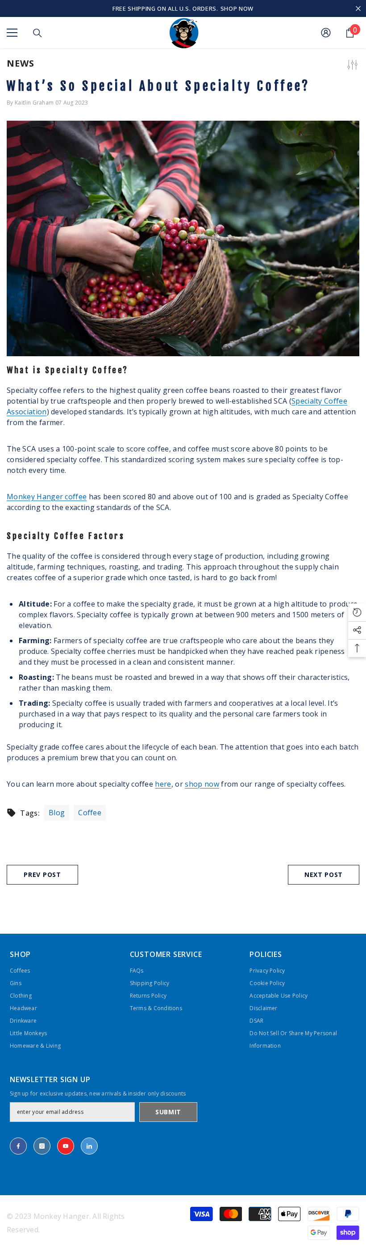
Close (358, 8)
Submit (168, 1112)
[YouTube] (65, 1146)
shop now (202, 784)
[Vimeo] (89, 1146)
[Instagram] (41, 1146)
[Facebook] (18, 1146)
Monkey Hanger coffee (47, 496)
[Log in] (326, 32)
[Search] (37, 33)
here (163, 784)
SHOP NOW (237, 8)
